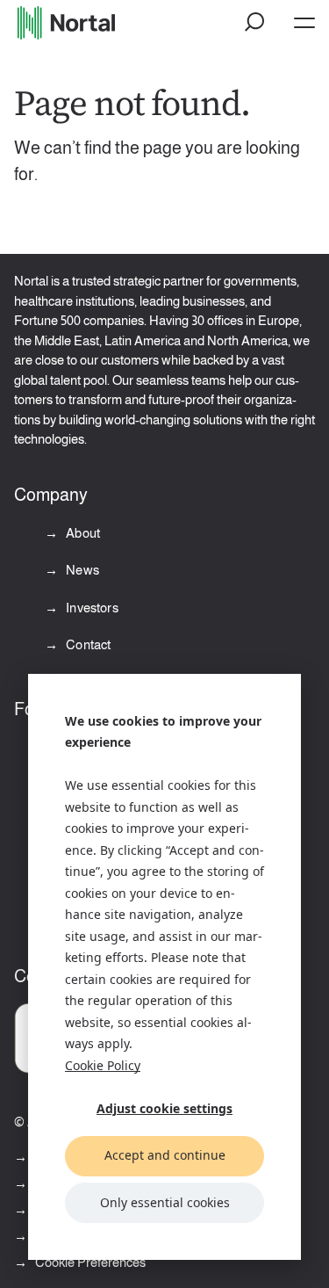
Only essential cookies (165, 1202)
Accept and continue (164, 1155)
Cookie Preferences (90, 1262)
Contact (87, 644)
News (81, 569)
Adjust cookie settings (164, 1108)
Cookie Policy (102, 1065)
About (81, 532)
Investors (90, 607)
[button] (255, 22)
